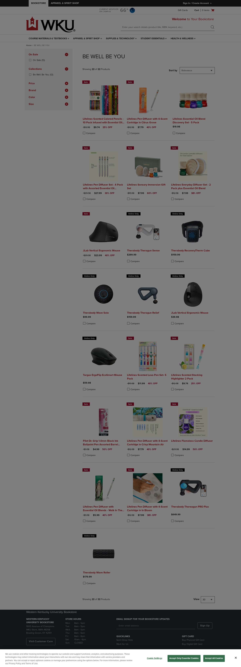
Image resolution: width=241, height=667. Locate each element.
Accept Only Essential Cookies (184, 658)
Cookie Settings (154, 658)
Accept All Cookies (214, 658)
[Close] (235, 657)
